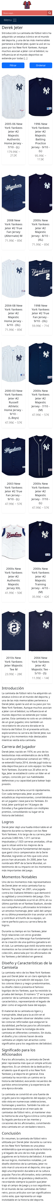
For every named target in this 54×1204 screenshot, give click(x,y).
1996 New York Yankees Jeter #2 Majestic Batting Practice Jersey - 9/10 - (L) (41, 137)
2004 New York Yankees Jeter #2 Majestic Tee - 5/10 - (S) (41, 665)
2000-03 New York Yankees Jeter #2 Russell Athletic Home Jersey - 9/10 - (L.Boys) (13, 404)
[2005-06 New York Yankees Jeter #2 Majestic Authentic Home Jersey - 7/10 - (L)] (13, 96)
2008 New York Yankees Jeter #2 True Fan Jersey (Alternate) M (13, 228)
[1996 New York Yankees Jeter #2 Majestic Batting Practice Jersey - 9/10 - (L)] (40, 96)
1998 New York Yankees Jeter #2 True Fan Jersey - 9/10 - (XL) (40, 313)
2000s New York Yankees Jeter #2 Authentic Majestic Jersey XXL (13, 578)
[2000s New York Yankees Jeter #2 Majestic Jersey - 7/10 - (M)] (40, 363)
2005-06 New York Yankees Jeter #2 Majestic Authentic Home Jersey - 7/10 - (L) (13, 135)
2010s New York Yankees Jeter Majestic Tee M (13, 663)
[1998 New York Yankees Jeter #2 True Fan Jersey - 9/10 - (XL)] (40, 278)
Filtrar (13, 65)
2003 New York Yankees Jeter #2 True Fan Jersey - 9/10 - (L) (13, 491)
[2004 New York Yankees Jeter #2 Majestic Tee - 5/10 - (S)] (40, 630)
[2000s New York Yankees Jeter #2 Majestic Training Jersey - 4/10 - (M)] (40, 541)
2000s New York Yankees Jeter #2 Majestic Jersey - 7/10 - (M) (41, 400)
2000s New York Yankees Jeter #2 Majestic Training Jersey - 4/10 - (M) (41, 580)
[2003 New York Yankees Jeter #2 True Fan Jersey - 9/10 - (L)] (13, 456)
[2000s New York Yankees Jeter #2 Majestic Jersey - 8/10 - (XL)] (40, 193)
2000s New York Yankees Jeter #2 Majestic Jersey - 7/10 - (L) (41, 493)
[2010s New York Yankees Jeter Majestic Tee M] (13, 630)
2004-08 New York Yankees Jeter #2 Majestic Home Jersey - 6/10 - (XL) (13, 315)
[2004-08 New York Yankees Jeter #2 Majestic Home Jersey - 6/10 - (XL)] (13, 278)
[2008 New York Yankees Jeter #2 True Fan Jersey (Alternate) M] (13, 193)
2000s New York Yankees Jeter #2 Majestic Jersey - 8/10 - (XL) (41, 230)
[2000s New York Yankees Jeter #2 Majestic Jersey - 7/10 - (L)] (40, 456)
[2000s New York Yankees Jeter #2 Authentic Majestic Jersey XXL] (13, 541)
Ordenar (41, 65)
